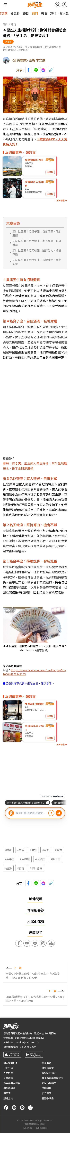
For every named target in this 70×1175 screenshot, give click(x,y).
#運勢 (8, 868)
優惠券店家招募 (11, 1083)
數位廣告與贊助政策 (52, 1078)
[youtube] (14, 1107)
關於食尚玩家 (10, 1062)
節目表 (7, 1093)
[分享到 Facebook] (28, 70)
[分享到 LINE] (36, 70)
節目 (26, 13)
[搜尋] (57, 4)
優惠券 (15, 13)
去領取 (50, 172)
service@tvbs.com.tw (27, 1042)
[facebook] (5, 1107)
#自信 (20, 868)
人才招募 (8, 1073)
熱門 (35, 13)
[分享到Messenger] (43, 70)
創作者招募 (9, 1088)
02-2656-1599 (28, 1046)
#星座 (20, 850)
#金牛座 (9, 859)
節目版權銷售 (49, 1083)
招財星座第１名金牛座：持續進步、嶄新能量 (36, 262)
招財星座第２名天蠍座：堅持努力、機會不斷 (36, 252)
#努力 (58, 850)
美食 (44, 13)
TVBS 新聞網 (41, 1128)
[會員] (64, 4)
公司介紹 (8, 1068)
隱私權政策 (48, 1068)
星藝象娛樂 (48, 1098)
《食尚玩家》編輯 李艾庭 (28, 60)
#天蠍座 (40, 859)
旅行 (53, 13)
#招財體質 (36, 868)
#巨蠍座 (25, 859)
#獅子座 (55, 859)
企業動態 (8, 1078)
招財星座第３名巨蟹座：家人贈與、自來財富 (36, 243)
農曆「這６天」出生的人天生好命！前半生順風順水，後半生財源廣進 (35, 466)
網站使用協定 (49, 1073)
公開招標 (46, 1088)
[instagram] (30, 1107)
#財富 (8, 850)
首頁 (5, 24)
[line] (22, 1107)
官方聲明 (46, 1093)
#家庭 (45, 850)
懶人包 (64, 13)
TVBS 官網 (27, 1128)
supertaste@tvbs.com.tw (29, 1037)
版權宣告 (8, 1098)
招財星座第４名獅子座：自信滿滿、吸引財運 (36, 233)
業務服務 (46, 1062)
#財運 (33, 850)
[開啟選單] (5, 4)
